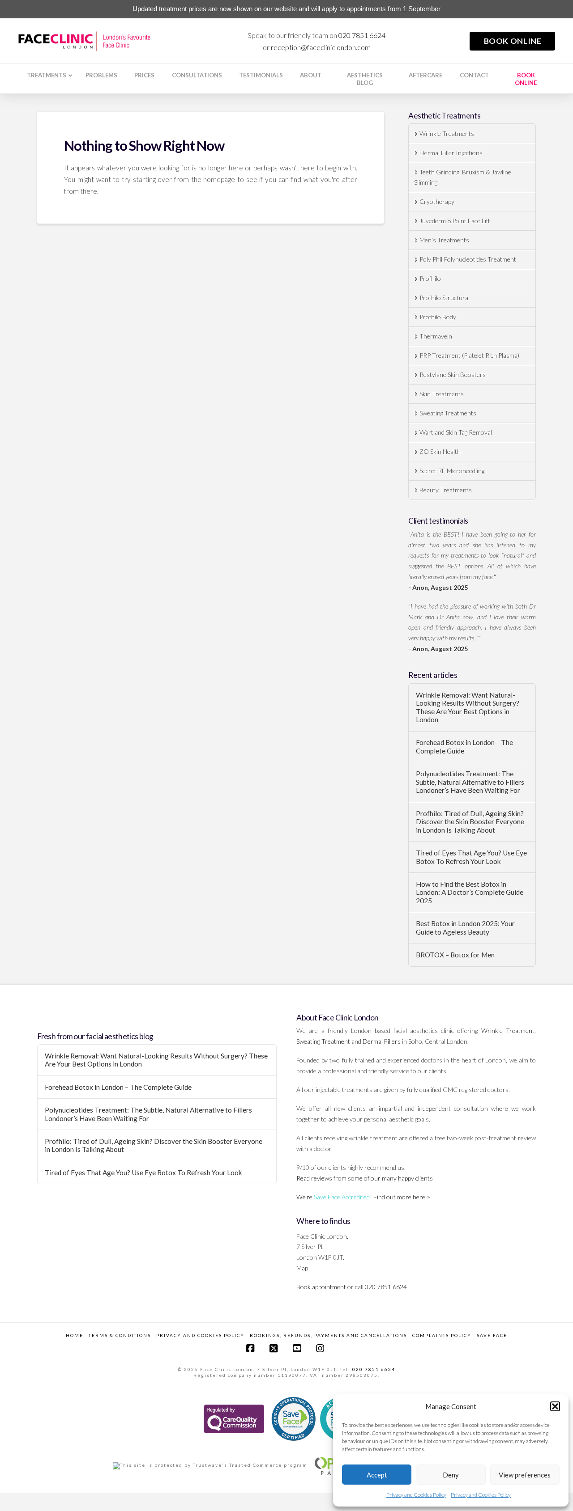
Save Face (492, 1335)
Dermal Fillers (382, 1041)
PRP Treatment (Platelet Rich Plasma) (469, 355)
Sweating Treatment (323, 1041)
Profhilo (430, 278)
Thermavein (435, 336)
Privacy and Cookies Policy (416, 1494)
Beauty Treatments (445, 490)
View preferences (525, 1475)
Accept (377, 1475)
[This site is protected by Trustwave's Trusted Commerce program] (210, 1465)
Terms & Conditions (120, 1335)
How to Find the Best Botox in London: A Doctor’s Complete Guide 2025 (469, 892)
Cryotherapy (436, 201)
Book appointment (321, 1287)
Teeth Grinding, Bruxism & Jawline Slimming (462, 177)
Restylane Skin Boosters (452, 374)
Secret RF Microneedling (451, 470)
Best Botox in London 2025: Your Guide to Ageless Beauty (465, 927)
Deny (451, 1475)
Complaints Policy (441, 1335)
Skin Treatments (441, 394)
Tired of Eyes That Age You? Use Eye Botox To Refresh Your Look (471, 857)
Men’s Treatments (444, 240)
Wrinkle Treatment (508, 1030)
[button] (555, 1406)
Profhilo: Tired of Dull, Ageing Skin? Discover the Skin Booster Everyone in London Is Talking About (470, 821)
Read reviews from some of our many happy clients (364, 1178)
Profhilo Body (437, 317)
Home (74, 1335)
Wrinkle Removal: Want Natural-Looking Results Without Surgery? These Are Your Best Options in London (467, 707)
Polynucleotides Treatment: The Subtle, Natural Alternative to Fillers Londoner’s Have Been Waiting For (470, 782)
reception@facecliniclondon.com (321, 47)
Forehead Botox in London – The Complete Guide (464, 746)
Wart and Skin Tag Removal (455, 432)
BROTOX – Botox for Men (455, 955)
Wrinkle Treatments (446, 133)
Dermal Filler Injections (451, 153)
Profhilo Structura (443, 297)
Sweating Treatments (447, 413)
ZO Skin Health (440, 451)
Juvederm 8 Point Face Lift (454, 220)
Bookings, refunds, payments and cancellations (328, 1335)
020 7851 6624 (361, 35)
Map (302, 1268)
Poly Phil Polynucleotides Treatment (467, 259)
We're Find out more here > (363, 1197)
